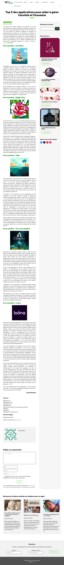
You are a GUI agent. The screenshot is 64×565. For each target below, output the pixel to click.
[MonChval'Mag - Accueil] (9, 2)
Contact (52, 2)
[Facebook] (41, 142)
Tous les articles (18, 2)
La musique (23, 340)
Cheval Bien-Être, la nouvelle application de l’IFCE (49, 59)
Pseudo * (14, 550)
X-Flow (12, 138)
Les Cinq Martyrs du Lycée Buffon (48, 128)
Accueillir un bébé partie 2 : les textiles (51, 515)
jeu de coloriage (16, 120)
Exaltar (34, 561)
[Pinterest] (47, 142)
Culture (37, 2)
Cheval (25, 2)
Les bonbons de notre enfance (49, 101)
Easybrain (14, 66)
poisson (21, 178)
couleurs (20, 277)
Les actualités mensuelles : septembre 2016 (48, 80)
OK (57, 28)
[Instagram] (50, 142)
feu (23, 264)
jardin (22, 335)
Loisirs (31, 2)
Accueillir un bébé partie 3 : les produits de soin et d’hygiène (12, 514)
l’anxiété (10, 384)
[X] (44, 142)
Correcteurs (18, 420)
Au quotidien (44, 2)
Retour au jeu (17, 6)
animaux (28, 205)
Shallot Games (7, 181)
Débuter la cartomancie (31, 515)
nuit (33, 219)
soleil (24, 82)
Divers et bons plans (7, 22)
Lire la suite (46, 63)
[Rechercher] (59, 6)
